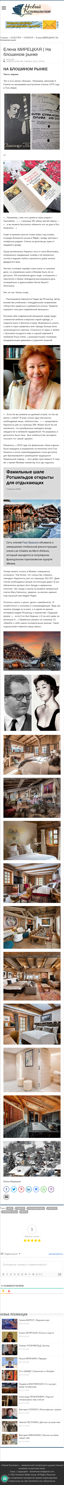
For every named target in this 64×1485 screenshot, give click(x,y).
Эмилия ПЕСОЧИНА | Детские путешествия (39, 1422)
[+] (40, 1274)
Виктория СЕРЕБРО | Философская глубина (40, 1409)
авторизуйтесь (55, 1254)
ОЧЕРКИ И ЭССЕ (31, 61)
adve (10, 1208)
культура (52, 1208)
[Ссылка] (33, 1274)
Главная (4, 38)
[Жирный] (3, 1274)
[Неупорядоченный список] (22, 1274)
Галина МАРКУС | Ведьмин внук (34, 1320)
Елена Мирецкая (36, 1208)
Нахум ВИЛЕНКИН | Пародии (32, 1358)
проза (24, 1212)
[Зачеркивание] (14, 1274)
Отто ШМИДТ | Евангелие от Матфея (36, 1371)
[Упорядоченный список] (18, 1274)
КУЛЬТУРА (16, 38)
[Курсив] (7, 1274)
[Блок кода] (29, 1274)
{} (37, 1274)
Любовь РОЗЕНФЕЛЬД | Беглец (34, 1345)
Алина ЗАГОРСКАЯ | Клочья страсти (36, 1333)
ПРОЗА (41, 61)
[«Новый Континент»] (32, 10)
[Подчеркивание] (11, 1274)
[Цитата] (25, 1274)
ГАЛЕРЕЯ (28, 38)
